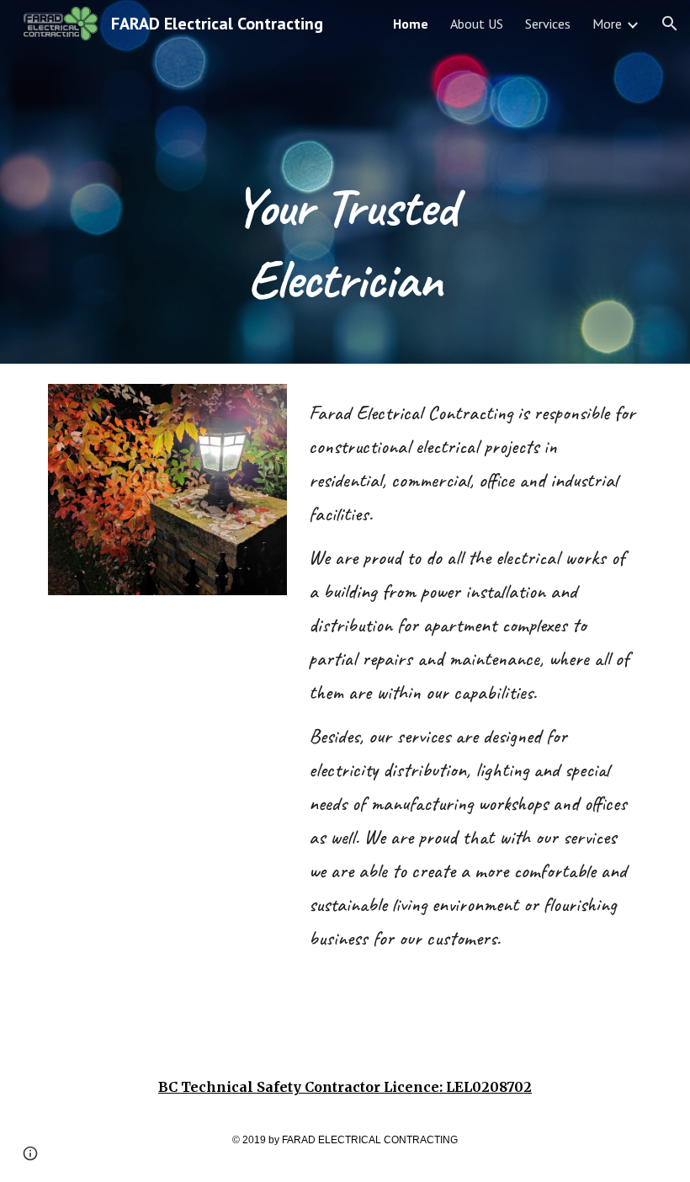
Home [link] (410, 23)
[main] (345, 182)
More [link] (607, 23)
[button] (670, 23)
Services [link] (548, 23)
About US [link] (476, 23)
